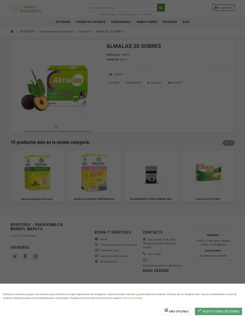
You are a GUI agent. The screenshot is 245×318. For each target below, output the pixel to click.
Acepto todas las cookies (218, 310)
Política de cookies (131, 298)
